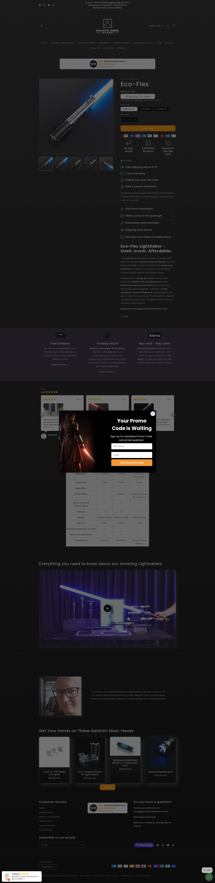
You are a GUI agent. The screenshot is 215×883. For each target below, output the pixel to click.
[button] (40, 872)
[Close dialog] (153, 414)
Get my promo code (132, 462)
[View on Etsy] (7, 877)
